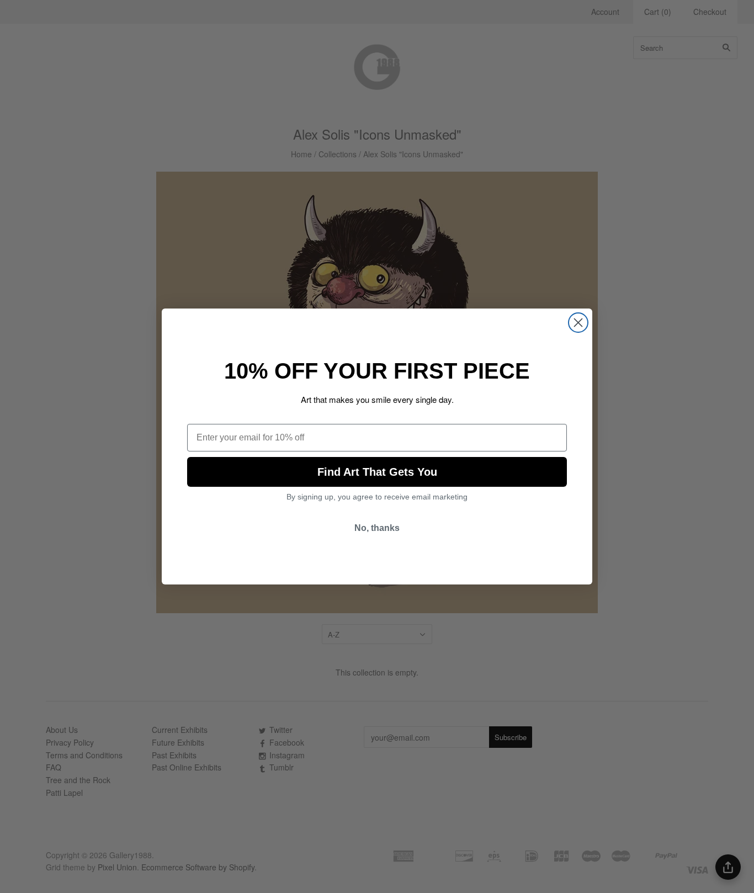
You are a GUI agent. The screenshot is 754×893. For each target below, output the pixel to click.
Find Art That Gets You (377, 472)
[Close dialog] (578, 322)
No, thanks (377, 528)
